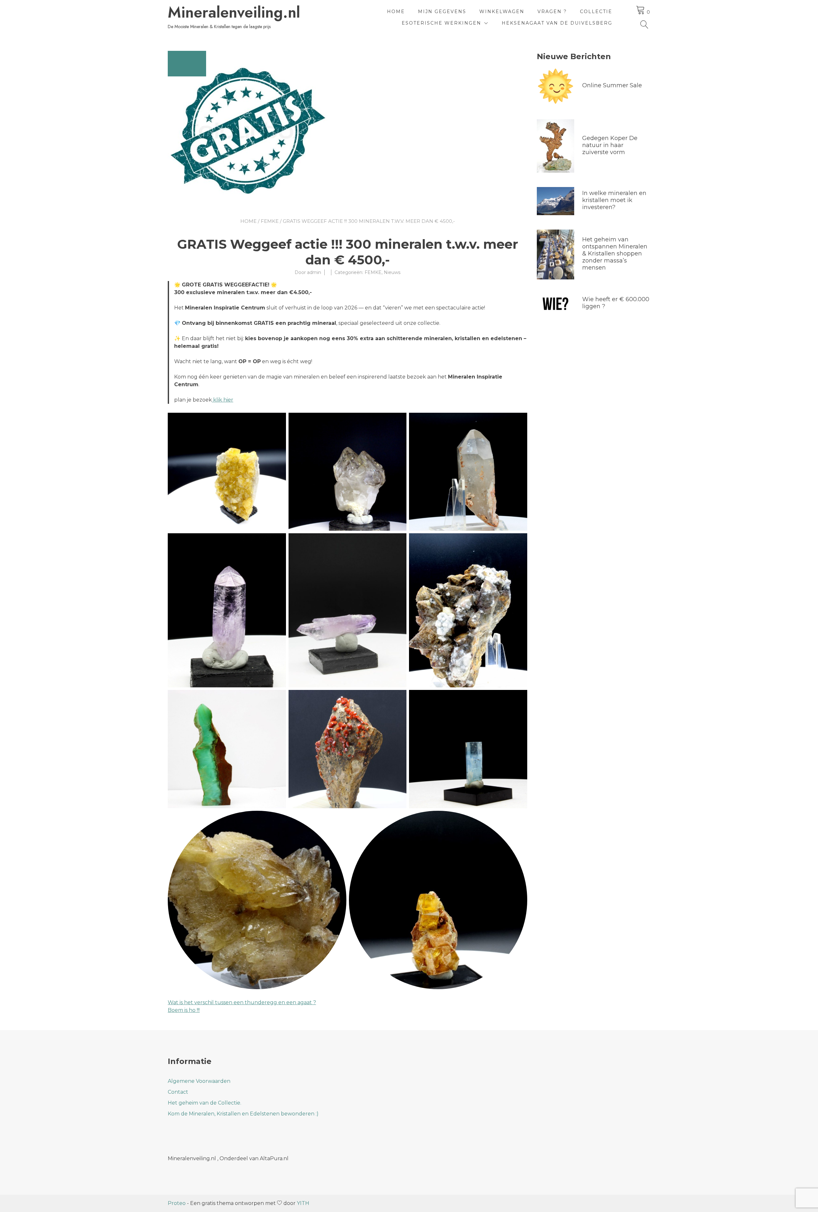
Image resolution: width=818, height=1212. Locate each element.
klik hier (222, 400)
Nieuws (392, 272)
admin (314, 272)
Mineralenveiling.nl (234, 12)
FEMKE (270, 221)
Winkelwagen (501, 11)
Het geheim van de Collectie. (204, 1103)
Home (396, 11)
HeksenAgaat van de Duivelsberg (557, 23)
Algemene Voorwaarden (199, 1081)
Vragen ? (552, 11)
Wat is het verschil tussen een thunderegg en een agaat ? (242, 1002)
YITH (303, 1203)
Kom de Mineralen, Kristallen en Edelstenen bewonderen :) (243, 1114)
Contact (178, 1092)
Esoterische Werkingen (441, 23)
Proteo (177, 1203)
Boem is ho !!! (184, 1010)
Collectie (596, 11)
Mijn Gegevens (442, 11)
